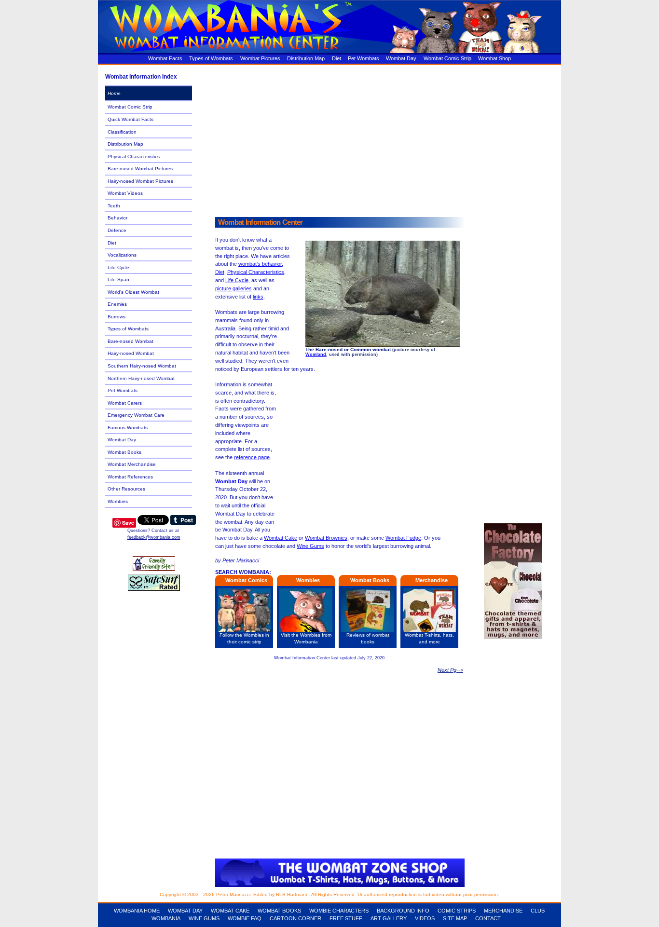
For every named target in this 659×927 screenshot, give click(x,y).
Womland (315, 354)
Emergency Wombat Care (136, 415)
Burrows (116, 316)
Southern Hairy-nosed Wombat (142, 365)
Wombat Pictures (260, 58)
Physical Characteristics (255, 272)
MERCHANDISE (503, 910)
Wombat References (130, 476)
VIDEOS (425, 918)
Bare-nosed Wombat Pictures (140, 168)
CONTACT (488, 918)
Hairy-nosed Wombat (131, 353)
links (258, 297)
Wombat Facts (165, 58)
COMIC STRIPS (457, 910)
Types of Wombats (211, 58)
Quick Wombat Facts (130, 119)
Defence (117, 230)
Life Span (118, 279)
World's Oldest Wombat (133, 292)
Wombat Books (124, 452)
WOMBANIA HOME (137, 910)
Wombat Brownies (326, 538)
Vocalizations (122, 255)
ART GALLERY (389, 918)
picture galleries (233, 288)
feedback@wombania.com (153, 537)
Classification (122, 132)
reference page (252, 457)
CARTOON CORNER (295, 918)
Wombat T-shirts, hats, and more (429, 638)
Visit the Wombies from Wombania (306, 638)
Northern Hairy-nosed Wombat (141, 378)
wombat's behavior (260, 264)
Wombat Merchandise (132, 464)
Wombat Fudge (403, 538)
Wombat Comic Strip (447, 58)
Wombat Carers (125, 403)
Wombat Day (401, 58)
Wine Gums (310, 546)
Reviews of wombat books (367, 638)
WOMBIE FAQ (244, 918)
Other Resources (126, 488)
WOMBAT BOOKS (279, 910)
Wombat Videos (125, 193)
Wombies (118, 501)
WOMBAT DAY (185, 910)
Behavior (117, 217)
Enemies (117, 304)
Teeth (114, 205)
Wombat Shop (494, 58)
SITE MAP (455, 918)
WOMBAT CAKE (230, 910)
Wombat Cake (280, 538)
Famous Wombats (128, 427)
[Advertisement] (380, 138)
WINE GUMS (204, 918)
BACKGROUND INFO (403, 910)
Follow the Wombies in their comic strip (244, 638)
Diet (336, 58)
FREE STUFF (346, 918)
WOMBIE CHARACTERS (339, 910)
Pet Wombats (363, 58)
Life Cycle (236, 280)
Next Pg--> (450, 670)
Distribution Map (306, 58)
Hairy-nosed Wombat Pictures (140, 181)
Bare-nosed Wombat (130, 341)
